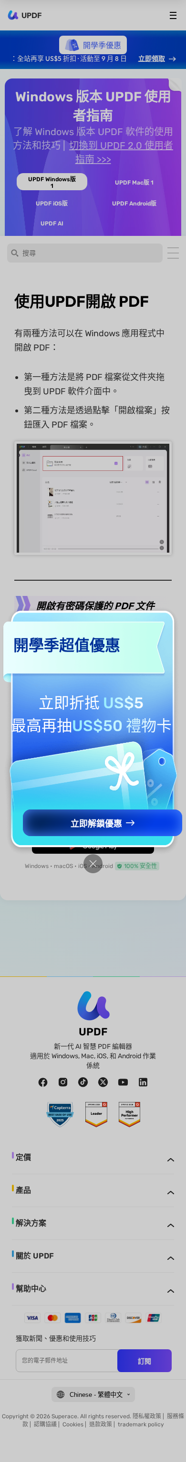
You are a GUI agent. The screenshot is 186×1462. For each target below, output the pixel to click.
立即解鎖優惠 (96, 824)
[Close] (93, 863)
